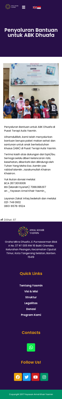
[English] (35, 7)
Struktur (31, 297)
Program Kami (31, 315)
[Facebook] (18, 377)
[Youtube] (35, 377)
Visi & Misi (31, 291)
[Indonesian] (39, 7)
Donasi (31, 309)
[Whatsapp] (31, 347)
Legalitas (31, 303)
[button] (23, 7)
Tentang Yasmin (31, 285)
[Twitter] (27, 377)
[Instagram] (44, 377)
